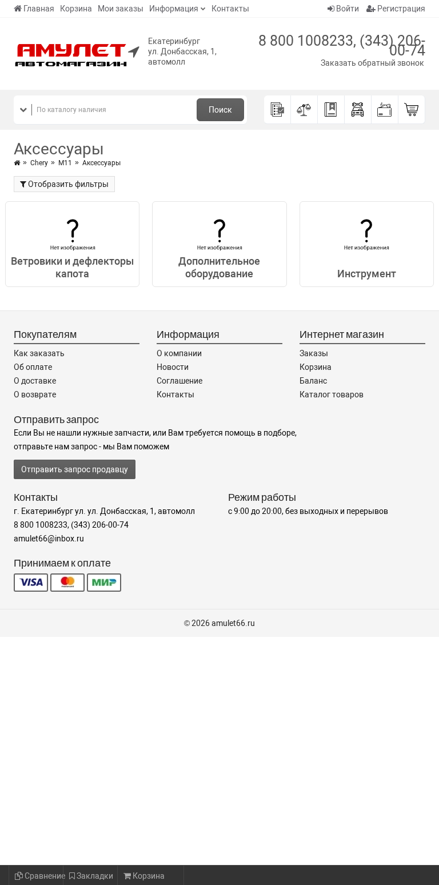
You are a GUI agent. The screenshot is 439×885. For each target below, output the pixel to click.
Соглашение (179, 380)
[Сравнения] (304, 109)
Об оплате (33, 367)
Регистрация (400, 8)
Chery (39, 163)
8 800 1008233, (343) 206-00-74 (341, 46)
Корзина (76, 8)
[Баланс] (385, 109)
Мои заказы (120, 8)
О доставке (35, 380)
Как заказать (39, 353)
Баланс (313, 380)
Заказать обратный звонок (372, 62)
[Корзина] (411, 109)
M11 (65, 163)
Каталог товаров (332, 394)
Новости (173, 367)
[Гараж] (358, 109)
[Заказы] (277, 109)
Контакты (230, 8)
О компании (179, 353)
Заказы (314, 353)
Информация (173, 8)
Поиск (220, 109)
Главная (38, 8)
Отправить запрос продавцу (74, 469)
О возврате (35, 394)
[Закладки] (331, 109)
